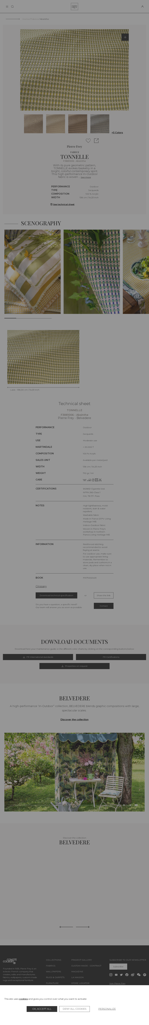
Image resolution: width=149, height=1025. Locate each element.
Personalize (107, 1009)
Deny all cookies (74, 1009)
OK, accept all (42, 1009)
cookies (23, 999)
